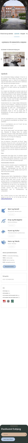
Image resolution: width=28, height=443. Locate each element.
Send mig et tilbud (8, 439)
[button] (14, 59)
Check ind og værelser (6, 33)
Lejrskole (16, 33)
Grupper (22, 33)
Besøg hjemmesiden (9, 266)
